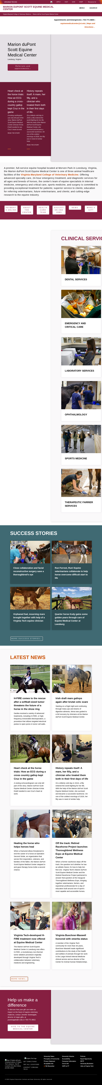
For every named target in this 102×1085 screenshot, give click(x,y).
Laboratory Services (79, 370)
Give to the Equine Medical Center (23, 1028)
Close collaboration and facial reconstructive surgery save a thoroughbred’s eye (28, 571)
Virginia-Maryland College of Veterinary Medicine (17, 14)
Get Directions (30, 1061)
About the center (27, 210)
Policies (82, 1056)
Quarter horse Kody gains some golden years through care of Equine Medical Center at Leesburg (71, 619)
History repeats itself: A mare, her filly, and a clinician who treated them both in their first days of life (72, 773)
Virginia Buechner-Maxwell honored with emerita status (72, 937)
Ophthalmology (76, 414)
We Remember (49, 1066)
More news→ (19, 979)
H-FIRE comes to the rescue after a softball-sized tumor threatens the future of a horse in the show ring (30, 703)
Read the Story (14, 133)
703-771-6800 (88, 20)
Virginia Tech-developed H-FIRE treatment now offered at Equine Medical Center (29, 939)
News (75, 207)
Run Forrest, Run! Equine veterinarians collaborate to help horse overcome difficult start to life (71, 573)
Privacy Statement (49, 1061)
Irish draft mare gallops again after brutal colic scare (72, 700)
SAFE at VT (65, 1066)
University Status (49, 1056)
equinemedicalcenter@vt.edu (72, 23)
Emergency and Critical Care (75, 325)
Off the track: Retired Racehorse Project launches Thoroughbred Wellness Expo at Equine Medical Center (71, 850)
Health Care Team (43, 210)
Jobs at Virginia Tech (86, 1066)
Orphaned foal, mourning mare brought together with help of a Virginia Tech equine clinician (29, 617)
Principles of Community (51, 1059)
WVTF (82, 1061)
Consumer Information (69, 1061)
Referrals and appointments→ (23, 67)
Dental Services (76, 279)
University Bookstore (86, 1063)
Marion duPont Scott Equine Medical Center (45, 14)
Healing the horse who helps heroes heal (27, 845)
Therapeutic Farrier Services (79, 504)
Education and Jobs (59, 210)
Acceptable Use (48, 1063)
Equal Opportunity (86, 1059)
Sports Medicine (76, 458)
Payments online (11, 209)
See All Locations (31, 1064)
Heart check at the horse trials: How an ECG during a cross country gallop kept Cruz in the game (30, 773)
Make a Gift (91, 209)
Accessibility (66, 1059)
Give (73, 2)
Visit (66, 2)
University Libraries (68, 1056)
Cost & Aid (65, 1063)
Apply (58, 2)
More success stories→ (26, 638)
